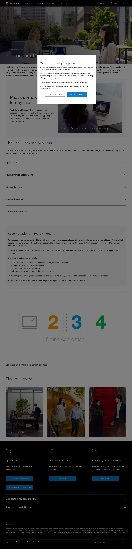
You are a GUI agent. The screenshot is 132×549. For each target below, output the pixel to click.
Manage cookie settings (55, 94)
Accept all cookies (76, 94)
